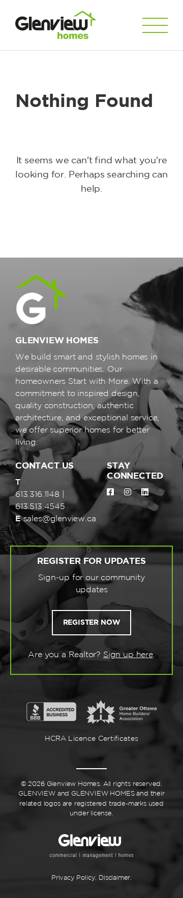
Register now (91, 623)
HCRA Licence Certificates (92, 739)
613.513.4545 (40, 507)
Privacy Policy (73, 878)
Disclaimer (114, 878)
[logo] (56, 25)
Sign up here (128, 655)
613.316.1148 (37, 494)
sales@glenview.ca (59, 519)
